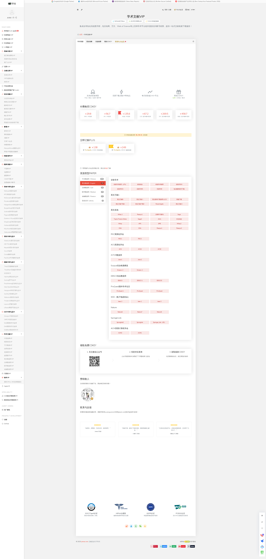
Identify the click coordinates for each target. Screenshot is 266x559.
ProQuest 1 (120, 291)
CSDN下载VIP (8, 179)
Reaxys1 (140, 214)
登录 (166, 10)
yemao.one (84, 542)
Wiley (120, 224)
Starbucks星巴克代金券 (12, 241)
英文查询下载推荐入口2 (159, 199)
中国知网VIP (8, 338)
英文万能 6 (179, 204)
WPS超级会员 (8, 78)
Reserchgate (159, 204)
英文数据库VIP (9, 359)
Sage (179, 214)
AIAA (159, 219)
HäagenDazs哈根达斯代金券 (13, 205)
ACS (120, 249)
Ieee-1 (140, 301)
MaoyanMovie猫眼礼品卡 (12, 148)
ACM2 (120, 333)
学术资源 (80, 42)
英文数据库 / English (92, 183)
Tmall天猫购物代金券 (11, 266)
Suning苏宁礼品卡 (10, 280)
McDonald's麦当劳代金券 (12, 198)
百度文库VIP (8, 75)
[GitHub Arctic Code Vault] (191, 546)
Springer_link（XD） (159, 322)
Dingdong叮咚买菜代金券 (12, 222)
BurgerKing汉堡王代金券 (12, 208)
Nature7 (139, 312)
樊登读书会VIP (9, 160)
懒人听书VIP (8, 116)
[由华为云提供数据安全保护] (181, 546)
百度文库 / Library (92, 201)
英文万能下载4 (120, 204)
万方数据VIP (8, 345)
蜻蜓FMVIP (7, 112)
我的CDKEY (108, 42)
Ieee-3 (159, 301)
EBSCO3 (159, 281)
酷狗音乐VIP (8, 105)
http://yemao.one (117, 1)
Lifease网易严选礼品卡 (11, 308)
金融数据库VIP (9, 369)
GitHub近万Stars (120, 21)
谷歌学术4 (179, 184)
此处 (106, 168)
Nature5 (159, 312)
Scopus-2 (120, 270)
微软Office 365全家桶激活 (12, 382)
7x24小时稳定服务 (153, 21)
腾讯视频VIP (8, 134)
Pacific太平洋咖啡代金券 (12, 258)
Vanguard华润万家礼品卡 (12, 290)
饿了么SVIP (8, 62)
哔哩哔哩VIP (8, 145)
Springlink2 (120, 322)
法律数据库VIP (9, 362)
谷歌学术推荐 (159, 184)
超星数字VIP (8, 356)
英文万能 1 (140, 199)
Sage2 (140, 219)
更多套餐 (89, 42)
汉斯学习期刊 (159, 214)
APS (140, 224)
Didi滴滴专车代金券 (10, 326)
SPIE (159, 224)
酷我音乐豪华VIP (9, 109)
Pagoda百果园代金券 (11, 215)
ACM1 (140, 333)
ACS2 (140, 249)
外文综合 (179, 219)
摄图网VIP (7, 176)
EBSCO (120, 281)
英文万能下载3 (139, 204)
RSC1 (120, 239)
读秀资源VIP (8, 349)
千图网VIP (7, 169)
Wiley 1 (120, 214)
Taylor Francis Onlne (120, 219)
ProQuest (140, 291)
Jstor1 (120, 260)
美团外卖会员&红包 (10, 59)
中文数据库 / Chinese (92, 179)
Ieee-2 (120, 301)
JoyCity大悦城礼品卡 (10, 294)
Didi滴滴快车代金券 (10, 323)
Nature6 (120, 312)
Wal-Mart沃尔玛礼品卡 (11, 287)
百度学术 (159, 189)
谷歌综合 (140, 184)
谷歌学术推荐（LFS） (120, 184)
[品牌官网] (163, 546)
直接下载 (179, 199)
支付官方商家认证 (136, 21)
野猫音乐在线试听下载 (11, 122)
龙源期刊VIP (8, 352)
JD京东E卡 (7, 273)
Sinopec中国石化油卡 (11, 316)
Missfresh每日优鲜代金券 (12, 229)
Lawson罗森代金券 (10, 304)
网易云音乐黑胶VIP (10, 102)
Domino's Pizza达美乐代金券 (13, 218)
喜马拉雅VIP (8, 119)
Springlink (140, 322)
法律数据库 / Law (92, 188)
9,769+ (193, 9)
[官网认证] (154, 546)
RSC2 (140, 239)
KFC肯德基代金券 (9, 194)
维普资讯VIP (8, 342)
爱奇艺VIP (7, 131)
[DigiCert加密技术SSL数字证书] (172, 546)
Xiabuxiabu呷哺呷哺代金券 (13, 232)
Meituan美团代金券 (10, 191)
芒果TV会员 (8, 141)
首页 (80, 35)
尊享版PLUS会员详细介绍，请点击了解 (97, 168)
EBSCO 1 (140, 281)
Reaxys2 (179, 228)
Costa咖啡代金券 (9, 254)
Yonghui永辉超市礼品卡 (12, 301)
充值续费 (98, 42)
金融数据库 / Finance (92, 196)
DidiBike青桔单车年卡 (11, 330)
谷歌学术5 (140, 189)
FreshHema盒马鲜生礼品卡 (13, 284)
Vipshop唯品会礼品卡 (11, 277)
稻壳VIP (6, 82)
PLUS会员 (179, 10)
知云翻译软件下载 (179, 189)
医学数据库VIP (9, 366)
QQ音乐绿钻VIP (9, 98)
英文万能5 (120, 199)
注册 (169, 10)
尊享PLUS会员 (120, 42)
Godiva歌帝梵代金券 (10, 212)
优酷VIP (6, 138)
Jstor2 (140, 260)
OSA (120, 228)
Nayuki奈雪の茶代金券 (11, 248)
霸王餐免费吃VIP (9, 55)
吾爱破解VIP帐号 (9, 182)
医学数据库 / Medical (92, 192)
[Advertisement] (135, 62)
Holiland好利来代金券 (11, 225)
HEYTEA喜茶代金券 (10, 244)
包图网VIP (7, 172)
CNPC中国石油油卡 (10, 320)
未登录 (9, 18)
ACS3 (159, 249)
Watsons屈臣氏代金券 (11, 297)
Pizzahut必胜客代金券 (11, 201)
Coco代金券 (8, 251)
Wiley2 (179, 224)
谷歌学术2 (120, 189)
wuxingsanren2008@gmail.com (155, 1)
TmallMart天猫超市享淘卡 (12, 270)
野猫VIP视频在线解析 (11, 152)
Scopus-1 (140, 270)
